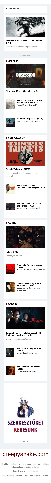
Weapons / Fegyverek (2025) (30, 118)
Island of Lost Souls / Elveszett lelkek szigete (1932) (31, 186)
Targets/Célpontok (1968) (18, 169)
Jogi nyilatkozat (19, 471)
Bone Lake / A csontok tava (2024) (29, 266)
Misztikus (12, 61)
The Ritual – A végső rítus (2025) (29, 349)
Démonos (12, 304)
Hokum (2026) (12, 252)
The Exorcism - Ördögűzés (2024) (29, 368)
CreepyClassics (16, 138)
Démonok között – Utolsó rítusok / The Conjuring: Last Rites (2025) (24, 334)
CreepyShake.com (15, 475)
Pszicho (11, 223)
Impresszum (33, 471)
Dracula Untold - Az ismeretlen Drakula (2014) (24, 42)
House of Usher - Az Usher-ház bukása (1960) (29, 204)
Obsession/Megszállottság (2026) (22, 91)
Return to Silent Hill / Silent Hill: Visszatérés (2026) (29, 101)
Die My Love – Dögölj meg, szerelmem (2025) (29, 284)
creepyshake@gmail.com (39, 475)
